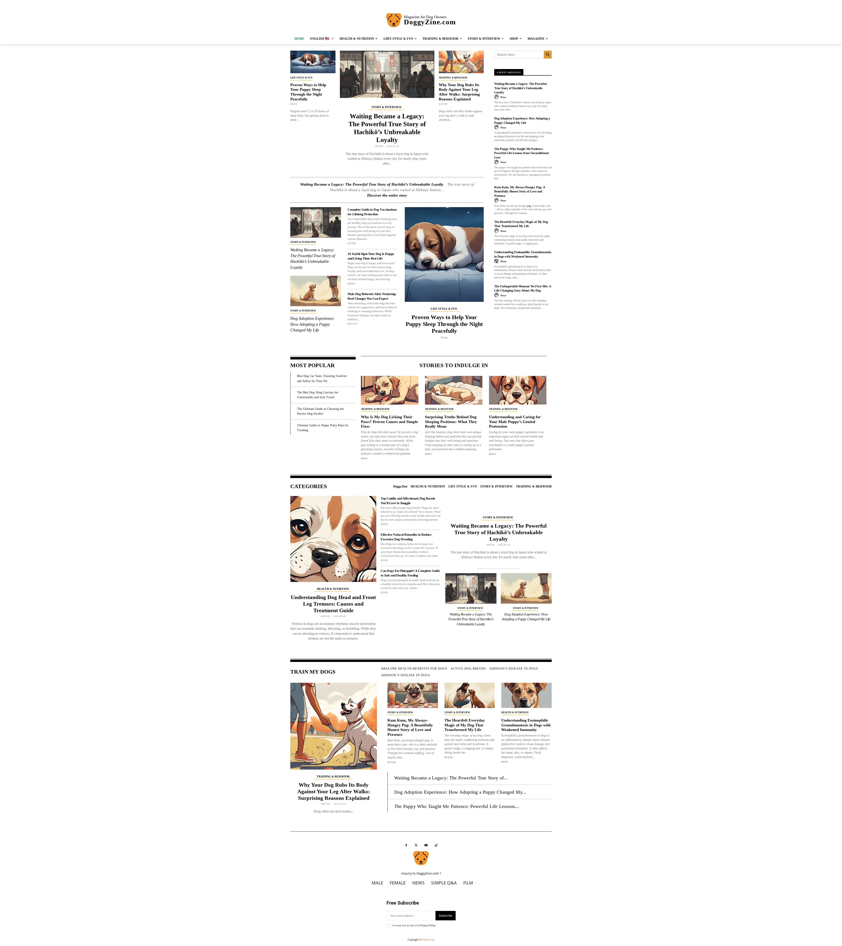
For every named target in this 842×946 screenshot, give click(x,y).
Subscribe (445, 915)
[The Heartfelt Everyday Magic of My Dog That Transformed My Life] (469, 695)
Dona (293, 104)
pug (529, 205)
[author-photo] (497, 97)
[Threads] (436, 845)
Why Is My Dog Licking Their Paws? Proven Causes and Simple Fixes (389, 422)
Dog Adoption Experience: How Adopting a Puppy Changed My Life (312, 324)
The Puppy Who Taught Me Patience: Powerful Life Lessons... (456, 806)
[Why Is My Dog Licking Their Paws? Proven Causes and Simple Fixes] (389, 390)
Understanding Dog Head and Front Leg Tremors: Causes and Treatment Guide (333, 603)
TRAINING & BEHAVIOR (453, 77)
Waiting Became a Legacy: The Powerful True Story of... (451, 778)
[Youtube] (426, 845)
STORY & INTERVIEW (386, 107)
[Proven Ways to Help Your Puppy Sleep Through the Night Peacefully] (312, 62)
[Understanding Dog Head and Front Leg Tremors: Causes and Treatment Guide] (333, 539)
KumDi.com (427, 939)
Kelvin (443, 104)
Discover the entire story (387, 195)
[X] (416, 845)
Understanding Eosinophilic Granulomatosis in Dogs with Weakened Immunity (526, 725)
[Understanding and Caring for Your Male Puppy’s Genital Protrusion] (517, 390)
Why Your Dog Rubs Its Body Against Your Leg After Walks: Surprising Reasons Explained (459, 92)
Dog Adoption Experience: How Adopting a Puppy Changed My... (460, 792)
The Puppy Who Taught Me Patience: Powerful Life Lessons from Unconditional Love (521, 153)
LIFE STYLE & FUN (301, 77)
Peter (379, 146)
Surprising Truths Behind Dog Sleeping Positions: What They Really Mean (451, 422)
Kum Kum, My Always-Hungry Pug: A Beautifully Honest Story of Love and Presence (519, 191)
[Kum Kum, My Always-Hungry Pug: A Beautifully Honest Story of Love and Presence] (412, 695)
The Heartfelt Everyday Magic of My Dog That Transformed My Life (464, 725)
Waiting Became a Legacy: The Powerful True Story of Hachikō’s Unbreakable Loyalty (371, 184)
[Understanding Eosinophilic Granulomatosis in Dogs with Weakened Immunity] (526, 695)
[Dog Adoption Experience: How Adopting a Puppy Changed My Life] (315, 291)
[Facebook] (406, 845)
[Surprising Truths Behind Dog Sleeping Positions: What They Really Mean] (453, 390)
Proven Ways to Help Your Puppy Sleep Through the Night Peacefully (308, 92)
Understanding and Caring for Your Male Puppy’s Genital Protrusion (515, 422)
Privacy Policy (427, 925)
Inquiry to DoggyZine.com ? (421, 873)
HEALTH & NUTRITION (333, 588)
